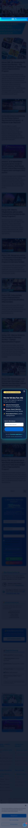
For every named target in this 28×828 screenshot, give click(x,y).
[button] (25, 805)
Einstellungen (14, 824)
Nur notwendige (14, 820)
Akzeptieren (14, 815)
